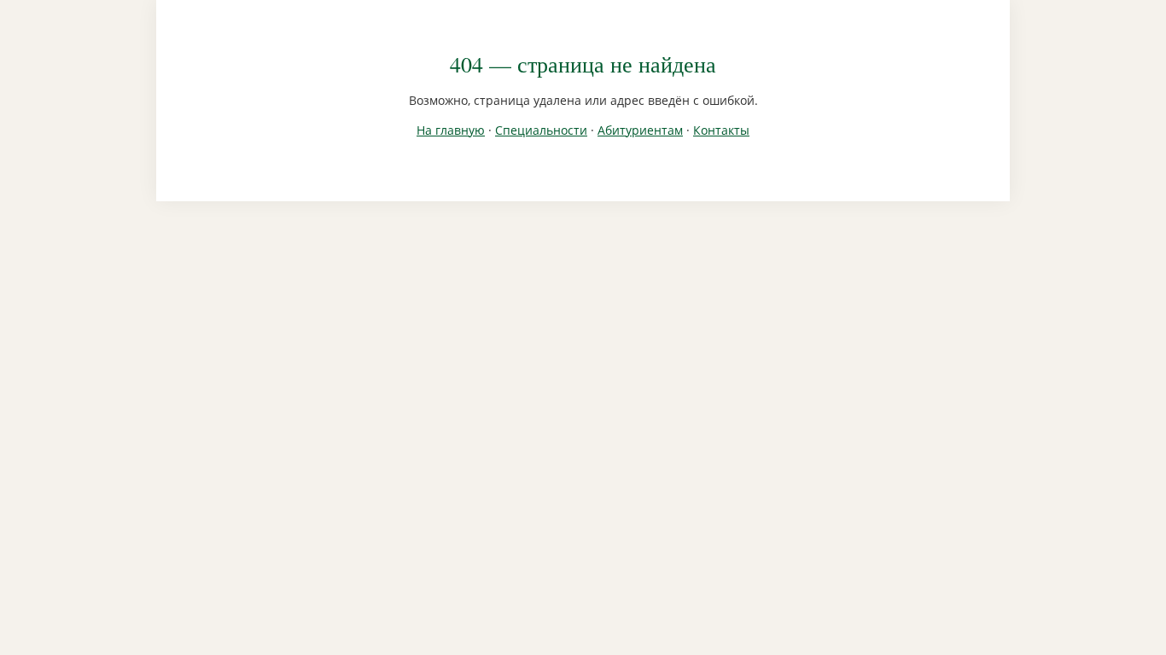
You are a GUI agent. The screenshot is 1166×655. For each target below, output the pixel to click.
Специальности (541, 130)
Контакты (721, 130)
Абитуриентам (640, 130)
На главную (451, 130)
